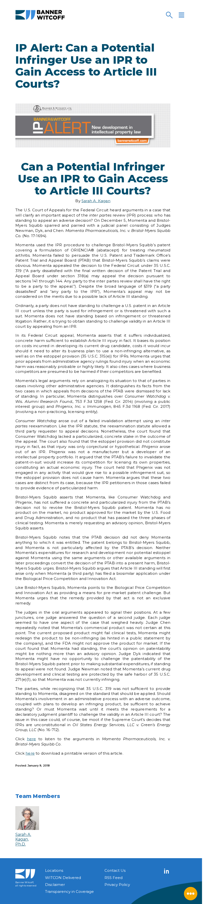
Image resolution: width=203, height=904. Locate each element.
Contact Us (115, 870)
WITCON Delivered (63, 877)
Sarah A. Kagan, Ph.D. (23, 839)
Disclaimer (55, 884)
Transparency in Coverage (69, 891)
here (31, 739)
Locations (54, 870)
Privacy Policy (117, 884)
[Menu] (181, 15)
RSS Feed (113, 877)
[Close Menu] (190, 893)
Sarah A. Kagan (95, 200)
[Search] (169, 15)
